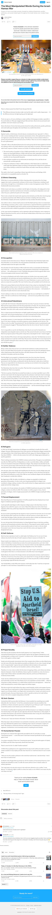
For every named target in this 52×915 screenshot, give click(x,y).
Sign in (48, 2)
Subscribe (42, 2)
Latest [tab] (6, 852)
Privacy (27, 905)
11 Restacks (17, 799)
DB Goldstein (6, 826)
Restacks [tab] (10, 813)
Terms (31, 905)
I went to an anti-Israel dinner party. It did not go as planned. (18, 856)
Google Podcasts (40, 99)
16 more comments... (4, 845)
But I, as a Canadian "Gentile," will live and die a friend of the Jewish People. (18, 867)
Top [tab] (2, 852)
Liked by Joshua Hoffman (9, 827)
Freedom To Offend (11, 869)
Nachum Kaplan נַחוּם (8, 860)
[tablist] (7, 813)
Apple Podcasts (31, 99)
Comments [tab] (4, 813)
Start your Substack (22, 908)
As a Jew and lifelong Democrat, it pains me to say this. (16, 874)
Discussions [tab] (11, 852)
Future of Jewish (10, 879)
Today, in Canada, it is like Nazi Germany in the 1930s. (16, 866)
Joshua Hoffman (7, 17)
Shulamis (5, 834)
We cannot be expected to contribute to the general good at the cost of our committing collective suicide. (21, 877)
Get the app (32, 908)
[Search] (49, 852)
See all (3, 884)
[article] (26, 859)
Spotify (47, 99)
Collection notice (37, 905)
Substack (19, 912)
